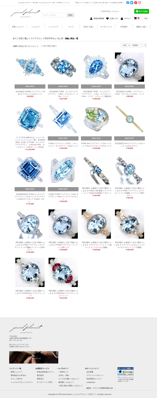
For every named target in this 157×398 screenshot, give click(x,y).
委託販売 (40, 375)
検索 (70, 15)
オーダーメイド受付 (44, 382)
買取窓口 (40, 379)
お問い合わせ (98, 2)
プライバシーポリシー (95, 375)
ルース (71, 27)
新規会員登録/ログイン (46, 372)
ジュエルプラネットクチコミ (22, 382)
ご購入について (89, 2)
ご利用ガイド (64, 372)
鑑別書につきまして (66, 382)
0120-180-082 (17, 340)
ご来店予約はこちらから (109, 11)
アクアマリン (36, 38)
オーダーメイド (106, 27)
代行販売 (113, 2)
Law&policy (90, 382)
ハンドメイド (53, 27)
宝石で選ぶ (24, 38)
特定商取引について (94, 379)
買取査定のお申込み (18, 375)
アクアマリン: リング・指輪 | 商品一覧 (61, 38)
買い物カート (106, 2)
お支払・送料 (64, 375)
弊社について (80, 2)
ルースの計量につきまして (69, 379)
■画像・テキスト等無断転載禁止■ (99, 388)
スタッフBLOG (16, 379)
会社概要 (89, 372)
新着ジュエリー (18, 27)
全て (15, 38)
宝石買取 (119, 2)
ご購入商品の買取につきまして (71, 386)
